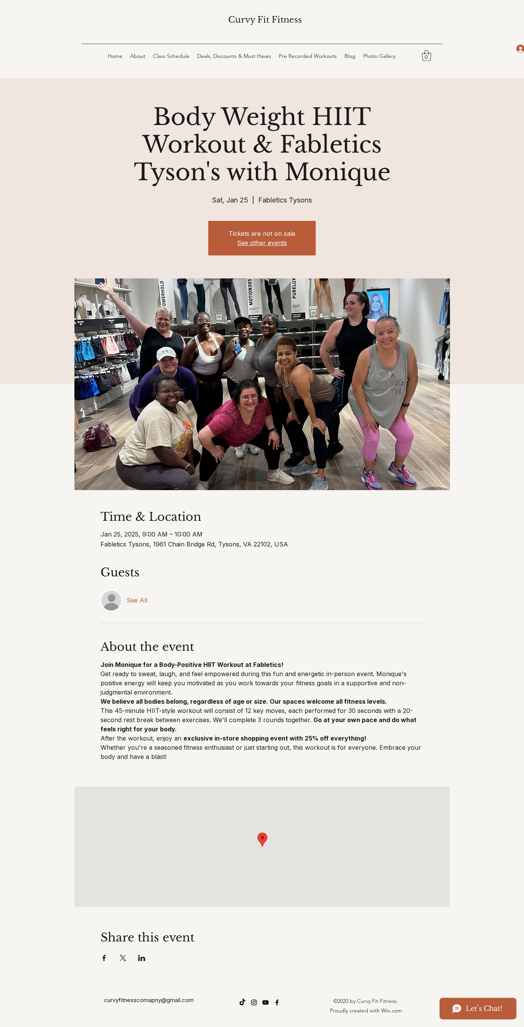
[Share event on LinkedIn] (141, 958)
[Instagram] (254, 1002)
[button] (426, 55)
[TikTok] (242, 1002)
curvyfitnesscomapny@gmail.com (149, 1000)
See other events (262, 243)
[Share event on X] (123, 958)
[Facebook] (277, 1002)
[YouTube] (265, 1002)
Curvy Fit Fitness (265, 20)
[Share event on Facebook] (104, 958)
